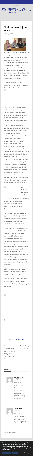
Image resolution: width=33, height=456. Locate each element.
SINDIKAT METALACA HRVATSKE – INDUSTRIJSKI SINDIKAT (19, 11)
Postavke (23, 453)
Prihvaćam (6, 453)
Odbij (15, 453)
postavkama (7, 449)
